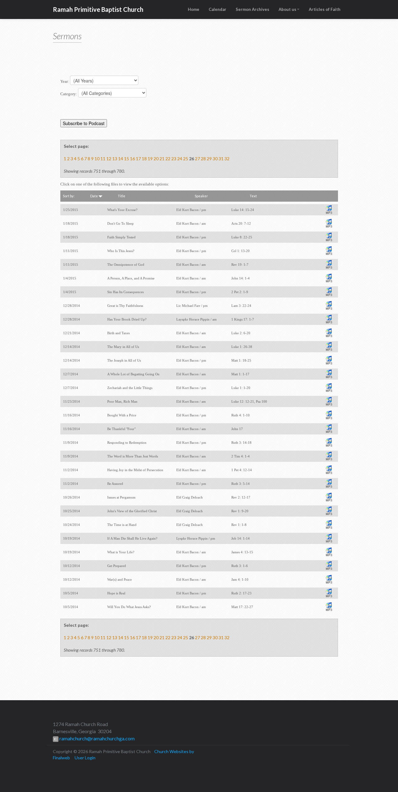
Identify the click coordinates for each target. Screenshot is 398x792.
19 (150, 158)
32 (226, 158)
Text (253, 196)
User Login (85, 757)
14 (120, 158)
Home (193, 9)
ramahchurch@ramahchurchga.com (96, 738)
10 (97, 158)
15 (126, 158)
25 (185, 158)
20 (156, 158)
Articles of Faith (324, 9)
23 (173, 158)
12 (108, 158)
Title (121, 196)
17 (138, 158)
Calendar (217, 9)
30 (215, 158)
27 (197, 158)
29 (209, 158)
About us (287, 9)
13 (114, 158)
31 (221, 158)
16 (132, 158)
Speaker (201, 196)
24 (179, 158)
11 (102, 158)
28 (203, 158)
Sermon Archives (252, 9)
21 (162, 158)
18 (144, 158)
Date (94, 196)
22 (167, 158)
